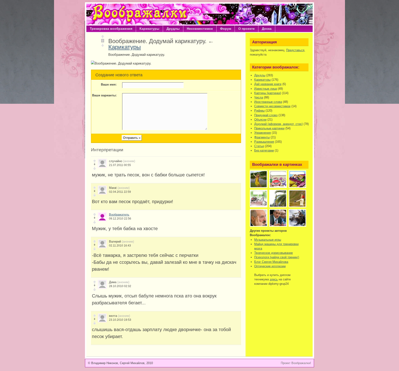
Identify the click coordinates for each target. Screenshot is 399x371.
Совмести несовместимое (272, 106)
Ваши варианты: (104, 95)
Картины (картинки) (267, 93)
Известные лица (265, 88)
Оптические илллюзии (270, 266)
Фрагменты (262, 137)
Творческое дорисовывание (273, 253)
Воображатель (119, 214)
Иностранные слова (268, 102)
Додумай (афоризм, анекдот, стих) (278, 124)
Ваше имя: (109, 84)
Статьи (259, 146)
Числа (258, 97)
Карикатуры (149, 28)
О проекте (246, 28)
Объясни (260, 119)
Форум (225, 28)
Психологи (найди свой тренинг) (276, 257)
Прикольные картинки (269, 128)
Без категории (264, 150)
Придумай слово (266, 115)
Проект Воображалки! (296, 363)
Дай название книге (267, 84)
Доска (267, 28)
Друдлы (173, 28)
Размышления (264, 141)
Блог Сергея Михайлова (271, 262)
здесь (274, 279)
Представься (295, 50)
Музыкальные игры (267, 239)
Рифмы (259, 110)
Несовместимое (200, 28)
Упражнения (262, 132)
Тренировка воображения (111, 28)
